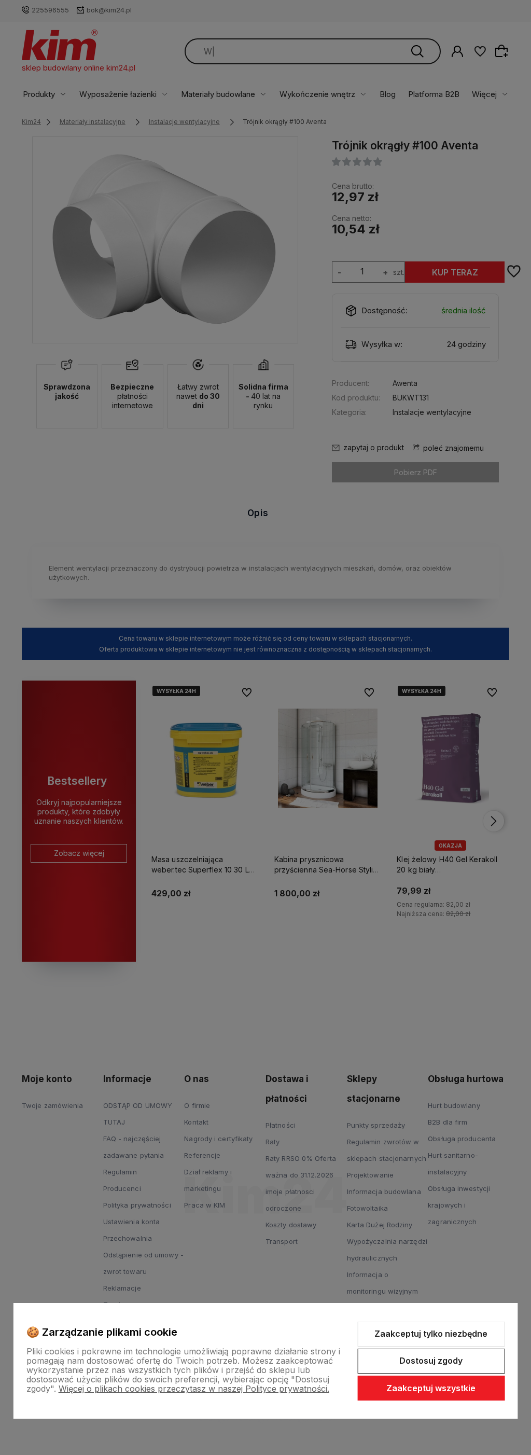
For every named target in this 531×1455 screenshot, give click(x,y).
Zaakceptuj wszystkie (431, 1388)
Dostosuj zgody (431, 1360)
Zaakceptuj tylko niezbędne (430, 1333)
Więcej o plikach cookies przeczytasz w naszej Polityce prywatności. (194, 1388)
